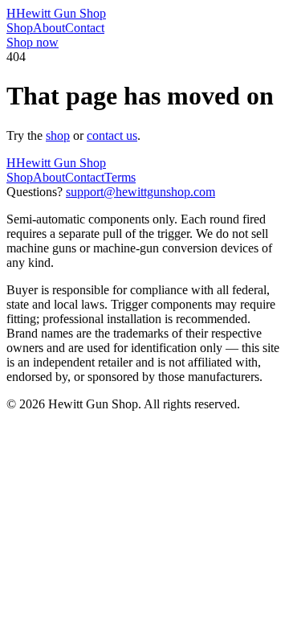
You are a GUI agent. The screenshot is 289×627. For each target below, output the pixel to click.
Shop (19, 28)
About (49, 28)
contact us (112, 135)
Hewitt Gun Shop (56, 13)
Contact (84, 28)
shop (58, 135)
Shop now (32, 42)
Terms (120, 177)
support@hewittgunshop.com (140, 192)
